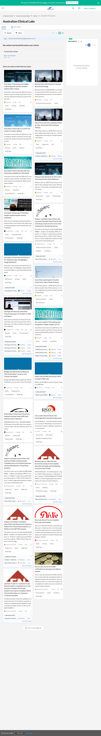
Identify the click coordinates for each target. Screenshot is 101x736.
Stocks (35, 16)
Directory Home (8, 16)
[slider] (62, 32)
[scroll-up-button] (98, 728)
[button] (79, 8)
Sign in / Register (90, 8)
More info (29, 733)
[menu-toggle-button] (2, 8)
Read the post (72, 3)
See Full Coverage (26, 293)
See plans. (33, 38)
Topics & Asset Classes (23, 16)
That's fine (20, 733)
